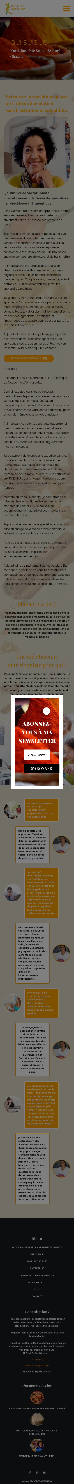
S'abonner (41, 768)
